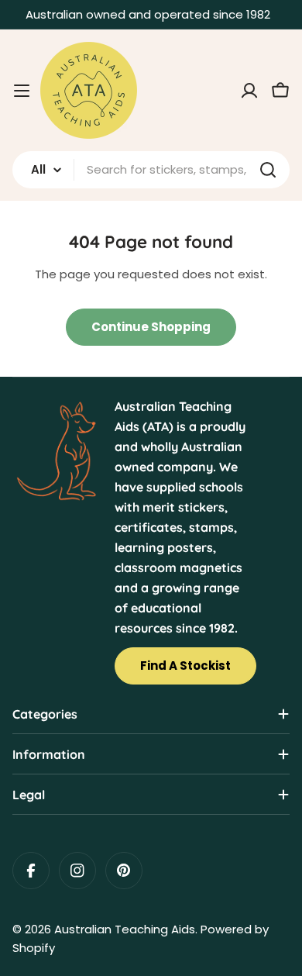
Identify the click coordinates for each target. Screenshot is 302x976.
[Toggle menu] (21, 90)
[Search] (268, 169)
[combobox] (151, 169)
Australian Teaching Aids (124, 929)
